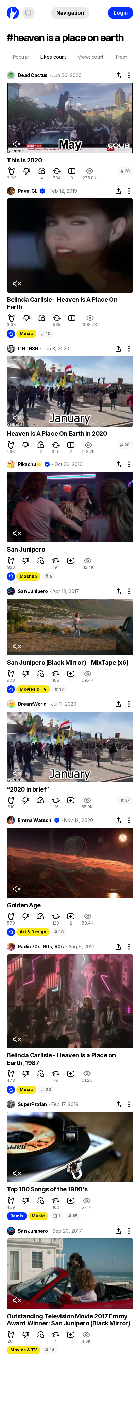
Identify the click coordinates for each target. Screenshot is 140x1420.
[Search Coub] (28, 13)
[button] (11, 171)
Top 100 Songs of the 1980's (47, 1189)
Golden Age (24, 905)
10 (45, 334)
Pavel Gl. (27, 191)
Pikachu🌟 (30, 464)
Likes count (53, 57)
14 (49, 1350)
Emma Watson (34, 820)
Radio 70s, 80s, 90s (41, 946)
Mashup (28, 576)
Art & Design (33, 931)
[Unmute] (17, 144)
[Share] (118, 75)
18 (58, 932)
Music (26, 333)
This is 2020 (24, 160)
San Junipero (26, 549)
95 (72, 1216)
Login (120, 12)
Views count (90, 57)
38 (125, 171)
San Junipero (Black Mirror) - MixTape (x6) (67, 662)
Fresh (121, 57)
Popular (21, 57)
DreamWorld (32, 704)
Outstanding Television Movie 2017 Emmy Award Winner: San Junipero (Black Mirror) (68, 1320)
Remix (16, 1215)
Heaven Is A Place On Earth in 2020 (57, 433)
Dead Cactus (33, 75)
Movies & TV (33, 689)
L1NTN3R (28, 348)
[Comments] (42, 171)
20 (125, 445)
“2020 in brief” (28, 789)
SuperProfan (32, 1104)
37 (125, 800)
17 (59, 689)
